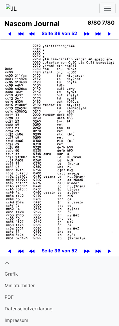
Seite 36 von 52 (59, 33)
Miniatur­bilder (20, 285)
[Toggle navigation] (107, 8)
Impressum (16, 320)
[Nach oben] (59, 262)
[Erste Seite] (21, 33)
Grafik (11, 274)
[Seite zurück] (9, 33)
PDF (9, 297)
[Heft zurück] (32, 33)
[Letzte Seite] (98, 33)
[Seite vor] (109, 33)
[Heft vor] (87, 33)
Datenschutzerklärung (29, 309)
